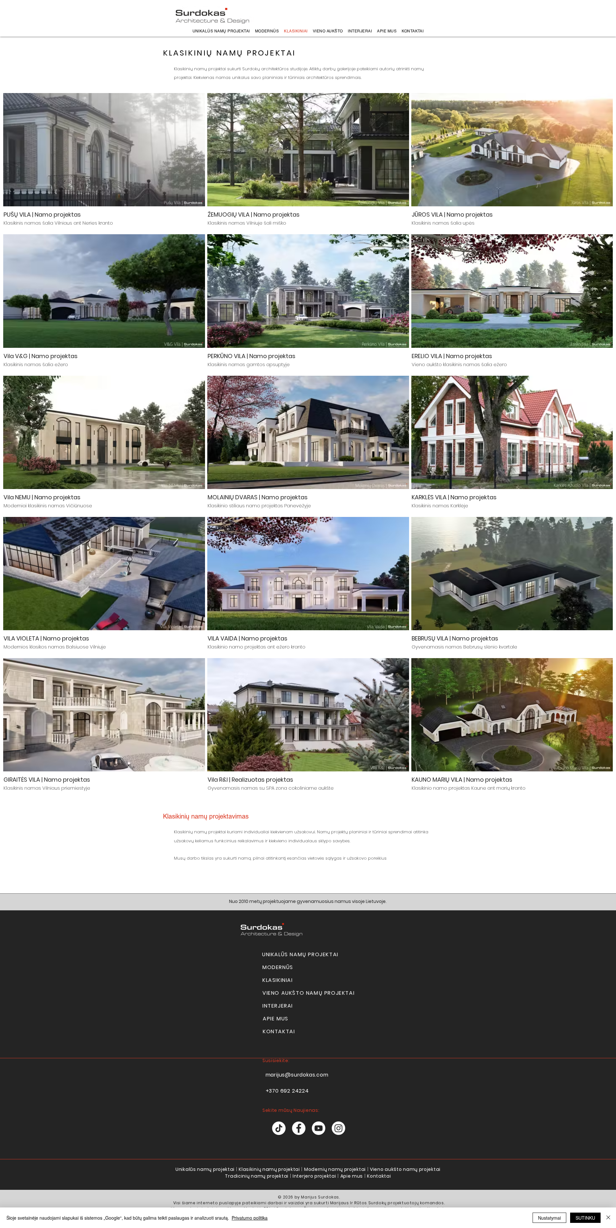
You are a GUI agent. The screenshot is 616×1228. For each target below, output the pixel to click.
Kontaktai (379, 1176)
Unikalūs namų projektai (205, 1169)
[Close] (608, 1218)
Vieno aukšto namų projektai (405, 1169)
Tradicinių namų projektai (256, 1176)
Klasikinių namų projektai (269, 1169)
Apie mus (351, 1176)
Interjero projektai (314, 1176)
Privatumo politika (250, 1218)
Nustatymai (549, 1218)
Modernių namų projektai (335, 1169)
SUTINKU (585, 1218)
